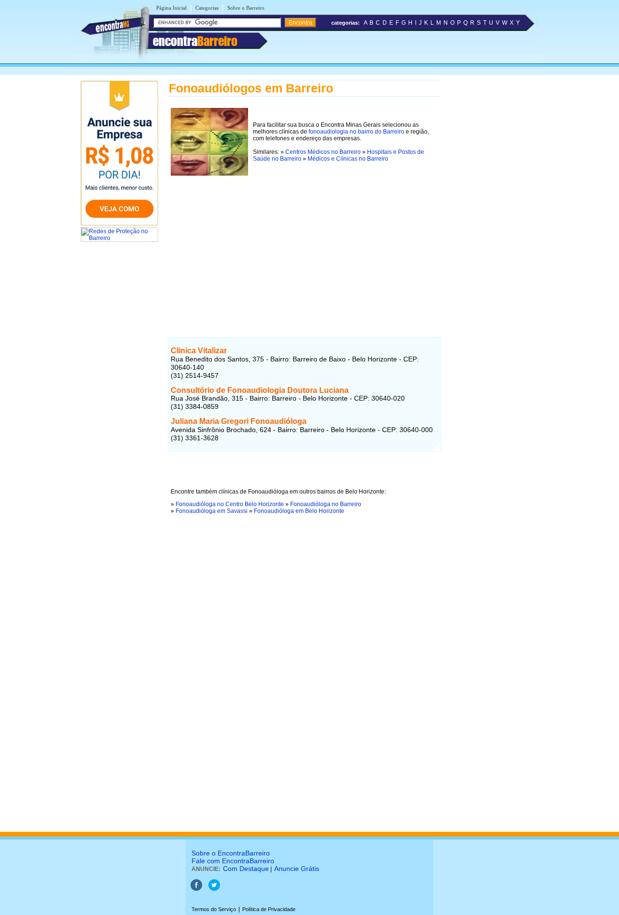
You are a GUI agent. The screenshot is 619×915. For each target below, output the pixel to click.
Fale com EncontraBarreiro (233, 861)
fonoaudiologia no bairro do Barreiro (356, 131)
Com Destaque (246, 868)
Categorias (207, 8)
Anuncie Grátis (296, 868)
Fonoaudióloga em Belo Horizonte (299, 511)
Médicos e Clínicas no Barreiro (348, 158)
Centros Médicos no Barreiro (323, 152)
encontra (195, 41)
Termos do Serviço (214, 909)
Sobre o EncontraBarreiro (231, 853)
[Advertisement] (304, 246)
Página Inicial (171, 8)
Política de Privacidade (268, 909)
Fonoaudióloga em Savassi (212, 511)
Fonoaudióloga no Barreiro (325, 504)
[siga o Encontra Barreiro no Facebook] (196, 888)
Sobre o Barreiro (246, 8)
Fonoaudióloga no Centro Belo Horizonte (230, 504)
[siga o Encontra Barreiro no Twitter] (214, 888)
